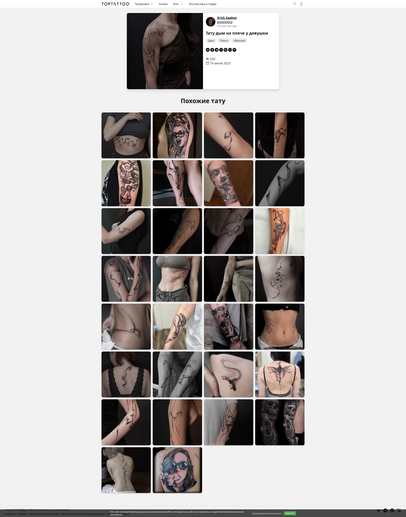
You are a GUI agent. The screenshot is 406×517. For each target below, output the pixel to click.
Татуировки (142, 4)
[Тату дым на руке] (126, 422)
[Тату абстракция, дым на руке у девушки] (279, 183)
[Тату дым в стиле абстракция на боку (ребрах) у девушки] (279, 326)
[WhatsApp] (230, 50)
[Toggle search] (295, 4)
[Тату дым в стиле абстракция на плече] (177, 231)
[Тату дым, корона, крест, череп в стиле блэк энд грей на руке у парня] (279, 422)
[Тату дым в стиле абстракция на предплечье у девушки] (177, 326)
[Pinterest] (234, 50)
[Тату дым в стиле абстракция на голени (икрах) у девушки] (177, 183)
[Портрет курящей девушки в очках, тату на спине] (177, 470)
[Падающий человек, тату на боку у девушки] (228, 374)
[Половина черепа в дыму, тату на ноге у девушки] (279, 231)
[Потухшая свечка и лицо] (228, 326)
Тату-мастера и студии (202, 4)
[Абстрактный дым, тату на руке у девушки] (228, 279)
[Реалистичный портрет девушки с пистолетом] (177, 135)
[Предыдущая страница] (134, 51)
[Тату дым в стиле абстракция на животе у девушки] (126, 135)
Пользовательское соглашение (267, 513)
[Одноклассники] (212, 50)
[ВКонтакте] (208, 50)
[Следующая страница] (196, 51)
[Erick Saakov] (210, 21)
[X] (221, 50)
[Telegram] (217, 50)
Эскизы (163, 4)
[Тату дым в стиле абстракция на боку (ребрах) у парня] (279, 279)
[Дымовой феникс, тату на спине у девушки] (279, 374)
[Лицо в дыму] (228, 183)
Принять (290, 513)
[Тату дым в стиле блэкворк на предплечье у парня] (279, 135)
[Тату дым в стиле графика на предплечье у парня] (228, 422)
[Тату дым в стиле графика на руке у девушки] (228, 135)
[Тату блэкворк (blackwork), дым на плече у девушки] (177, 422)
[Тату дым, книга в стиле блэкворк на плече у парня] (126, 183)
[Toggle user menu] (301, 4)
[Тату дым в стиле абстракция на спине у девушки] (126, 374)
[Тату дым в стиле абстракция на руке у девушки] (228, 231)
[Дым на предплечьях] (177, 374)
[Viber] (225, 50)
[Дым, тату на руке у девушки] (126, 279)
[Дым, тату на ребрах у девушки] (177, 279)
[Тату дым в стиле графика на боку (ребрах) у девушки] (126, 326)
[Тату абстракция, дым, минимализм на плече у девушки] (126, 231)
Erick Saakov (227, 18)
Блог (176, 4)
